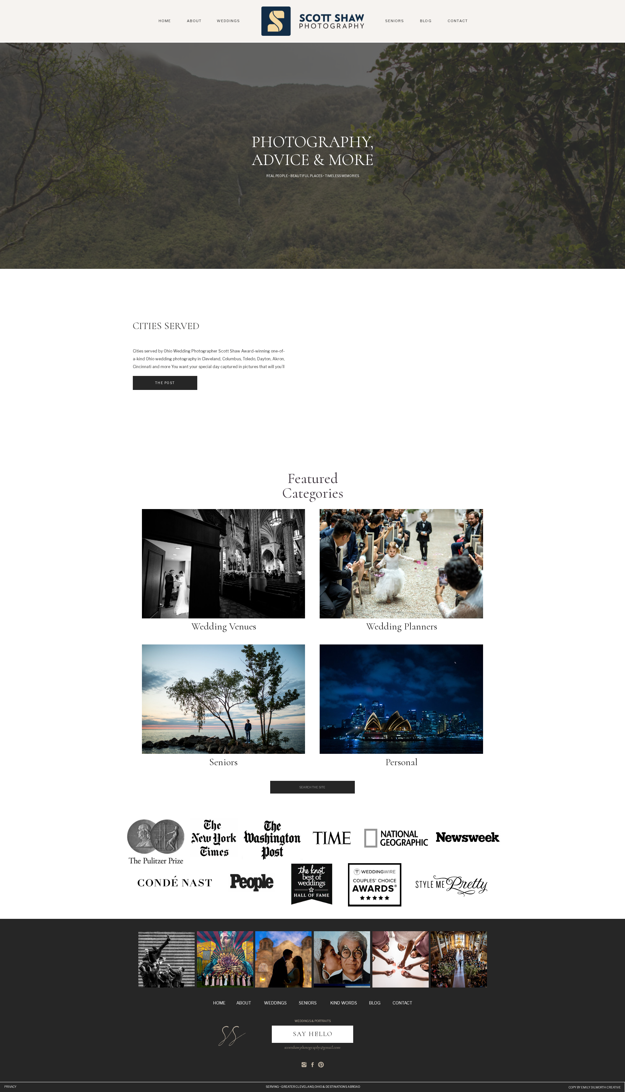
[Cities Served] (402, 351)
